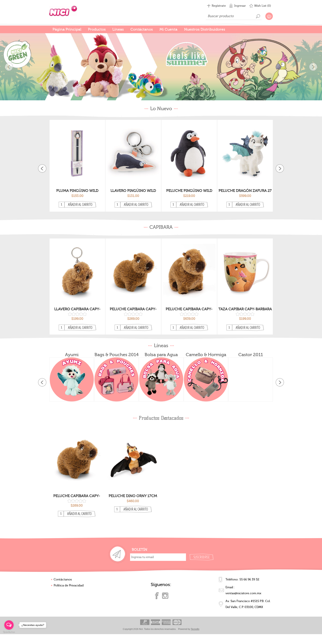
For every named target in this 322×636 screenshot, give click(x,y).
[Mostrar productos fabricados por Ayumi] (72, 379)
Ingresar (240, 5)
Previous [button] (9, 66)
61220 (77, 268)
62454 (189, 149)
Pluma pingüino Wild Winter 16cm (77, 190)
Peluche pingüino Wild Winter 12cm (189, 190)
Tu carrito (269, 16)
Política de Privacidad (69, 585)
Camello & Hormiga (206, 354)
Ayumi (72, 354)
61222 (133, 268)
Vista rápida (77, 180)
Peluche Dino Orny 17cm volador (133, 495)
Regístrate (219, 5)
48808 (133, 455)
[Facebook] (157, 595)
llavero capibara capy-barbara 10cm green (77, 309)
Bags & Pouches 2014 (116, 354)
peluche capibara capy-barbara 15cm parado (133, 309)
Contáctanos (63, 579)
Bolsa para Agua (161, 354)
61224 (189, 268)
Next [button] (313, 66)
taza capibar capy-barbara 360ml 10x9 (245, 309)
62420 (245, 149)
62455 (133, 149)
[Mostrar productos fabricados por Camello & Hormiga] (206, 379)
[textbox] (234, 16)
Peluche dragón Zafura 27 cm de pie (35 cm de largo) (245, 190)
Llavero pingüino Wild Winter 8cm (133, 190)
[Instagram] (165, 595)
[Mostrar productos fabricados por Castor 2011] (251, 379)
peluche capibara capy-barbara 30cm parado (189, 309)
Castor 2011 (250, 354)
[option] (161, 65)
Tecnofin (195, 628)
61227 (245, 268)
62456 (77, 149)
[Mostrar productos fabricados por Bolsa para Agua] (161, 379)
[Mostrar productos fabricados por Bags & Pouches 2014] (116, 379)
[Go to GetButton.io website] (9, 632)
